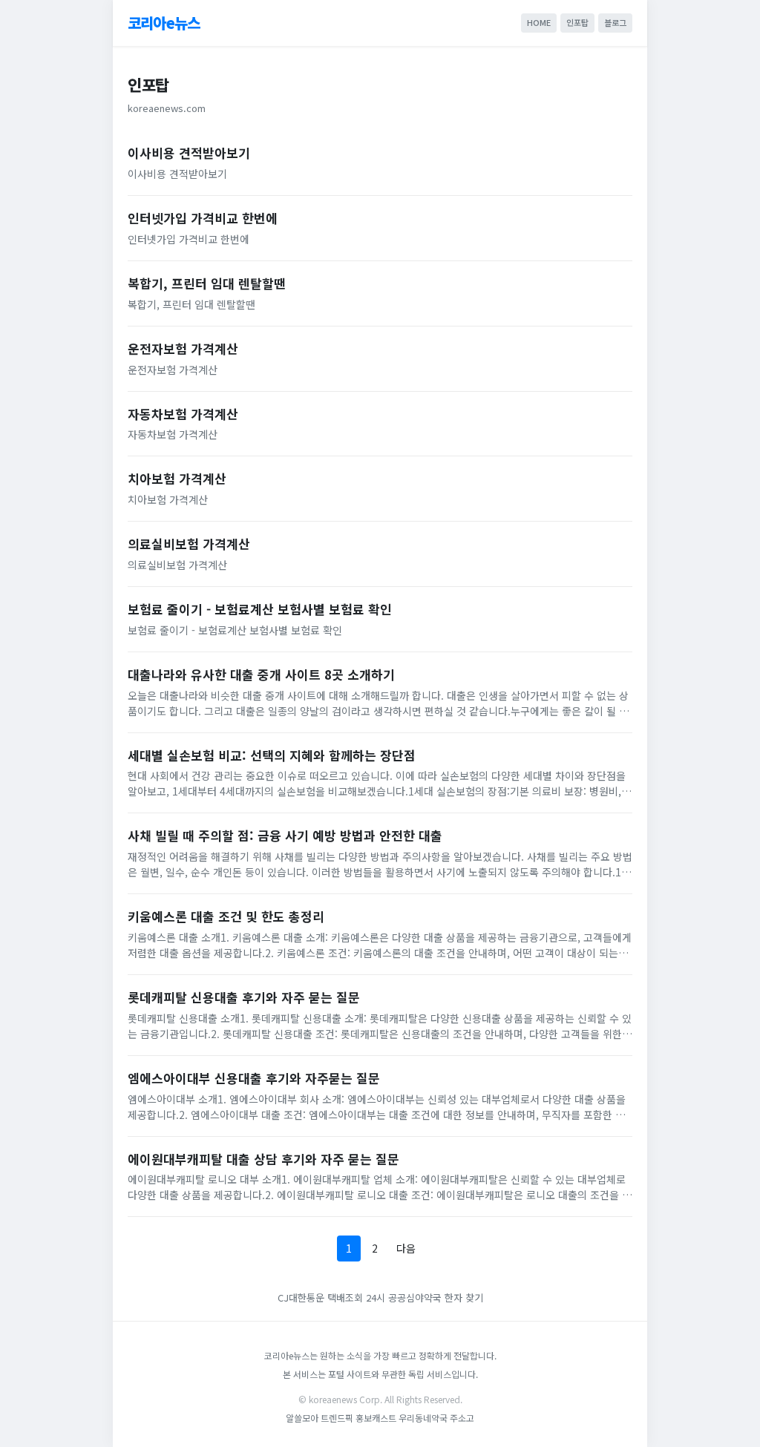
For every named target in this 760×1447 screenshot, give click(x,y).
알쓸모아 (302, 1417)
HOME (539, 22)
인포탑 (577, 22)
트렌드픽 (338, 1417)
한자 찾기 (464, 1297)
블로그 (615, 22)
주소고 (462, 1417)
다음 (406, 1248)
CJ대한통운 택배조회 (320, 1297)
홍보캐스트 (376, 1417)
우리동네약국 (423, 1417)
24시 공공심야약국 (404, 1297)
